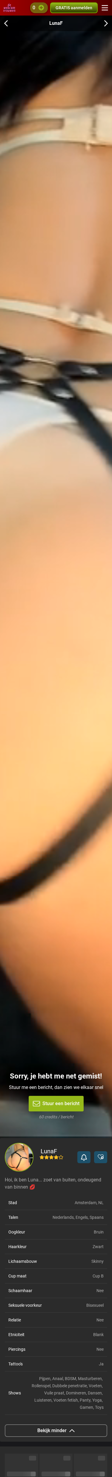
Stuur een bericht (60, 1103)
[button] (83, 1157)
